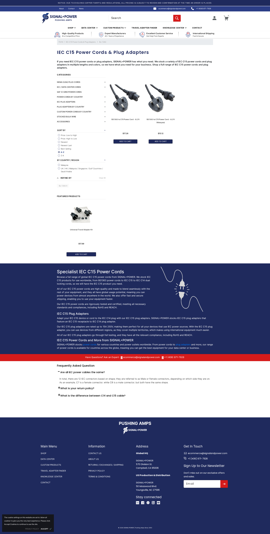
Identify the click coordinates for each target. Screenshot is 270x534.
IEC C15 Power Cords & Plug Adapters (81, 42)
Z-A (62, 155)
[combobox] (145, 18)
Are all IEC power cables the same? (82, 372)
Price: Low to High (68, 135)
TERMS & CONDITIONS (99, 476)
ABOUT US (93, 459)
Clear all (102, 178)
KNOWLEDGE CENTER (51, 476)
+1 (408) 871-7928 (174, 357)
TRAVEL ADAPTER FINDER (53, 471)
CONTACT (45, 482)
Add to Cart (81, 254)
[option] (81, 228)
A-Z (62, 152)
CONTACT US (94, 453)
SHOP (43, 453)
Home (61, 42)
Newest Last (66, 145)
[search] (177, 18)
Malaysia (64, 165)
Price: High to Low (68, 138)
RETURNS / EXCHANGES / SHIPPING (105, 465)
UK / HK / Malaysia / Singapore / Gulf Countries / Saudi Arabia (81, 170)
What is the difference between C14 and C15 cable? (92, 395)
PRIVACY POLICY (96, 471)
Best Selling (65, 149)
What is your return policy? (77, 388)
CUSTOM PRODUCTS (51, 465)
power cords (89, 344)
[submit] (224, 484)
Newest (64, 142)
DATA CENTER (47, 459)
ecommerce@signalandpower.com (141, 357)
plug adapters (183, 344)
